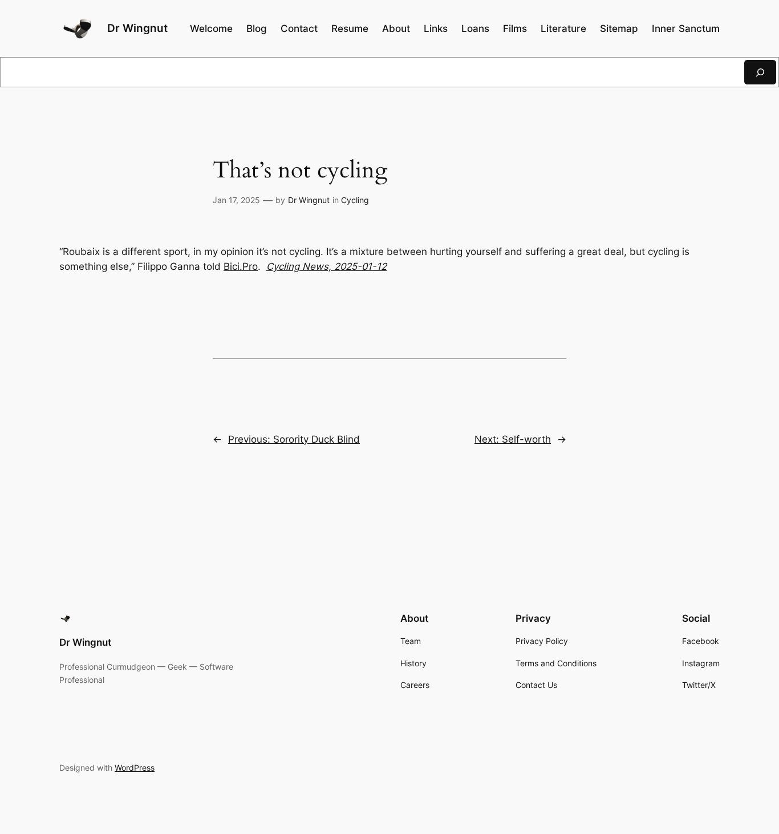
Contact (299, 28)
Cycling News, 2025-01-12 (326, 266)
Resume (349, 28)
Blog (256, 28)
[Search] (760, 72)
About (396, 28)
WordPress (135, 767)
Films (515, 28)
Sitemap (619, 28)
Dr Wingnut (137, 28)
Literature (563, 28)
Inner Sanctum (686, 28)
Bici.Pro (241, 266)
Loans (475, 28)
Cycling (355, 200)
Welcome (211, 28)
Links (436, 28)
